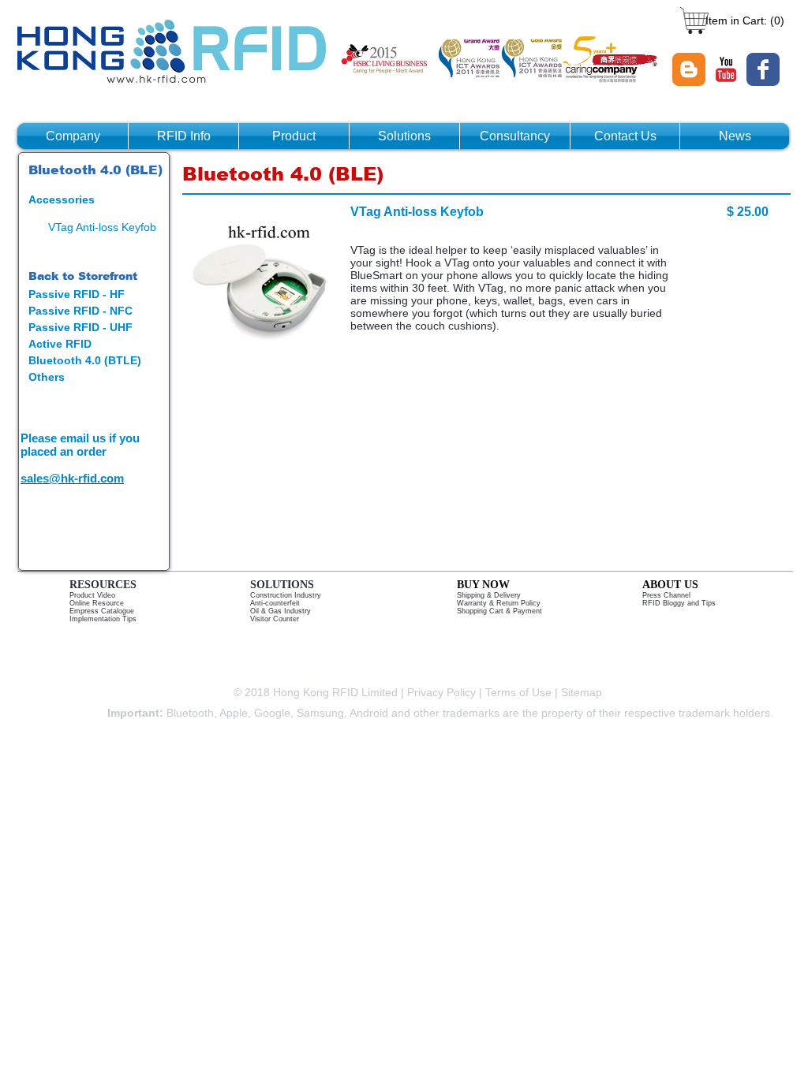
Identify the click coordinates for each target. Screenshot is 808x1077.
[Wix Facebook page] (763, 69)
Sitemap (583, 692)
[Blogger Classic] (688, 69)
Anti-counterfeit (275, 603)
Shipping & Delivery (489, 595)
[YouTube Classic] (726, 69)
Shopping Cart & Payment (499, 611)
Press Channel (666, 595)
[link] (742, 20)
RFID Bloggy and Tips (679, 603)
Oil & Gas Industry (280, 611)
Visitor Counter (274, 619)
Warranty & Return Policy (499, 603)
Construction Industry (285, 595)
